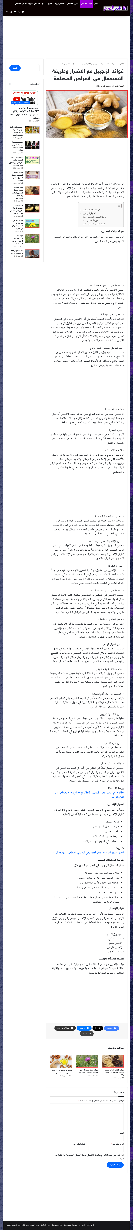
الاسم (121, 1133)
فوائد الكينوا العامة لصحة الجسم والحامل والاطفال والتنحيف (114, 1072)
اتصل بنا (82, 1225)
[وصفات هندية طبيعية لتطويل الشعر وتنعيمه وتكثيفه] (32, 145)
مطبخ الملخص (47, 4)
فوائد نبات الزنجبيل (91, 210)
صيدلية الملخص (21, 4)
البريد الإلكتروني (117, 1144)
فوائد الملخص (86, 4)
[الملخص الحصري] (115, 8)
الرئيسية (96, 4)
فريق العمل (90, 1225)
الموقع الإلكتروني (79, 1144)
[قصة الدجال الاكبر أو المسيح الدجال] (32, 253)
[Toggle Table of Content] (118, 206)
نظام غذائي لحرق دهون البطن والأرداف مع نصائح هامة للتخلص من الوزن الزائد (89, 794)
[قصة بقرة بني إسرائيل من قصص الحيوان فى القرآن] (32, 223)
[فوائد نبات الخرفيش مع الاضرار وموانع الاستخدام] (87, 1061)
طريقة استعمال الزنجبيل (96, 217)
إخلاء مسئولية (57, 1225)
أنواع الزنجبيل (92, 220)
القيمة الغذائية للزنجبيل (96, 224)
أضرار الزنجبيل (88, 213)
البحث (37, 64)
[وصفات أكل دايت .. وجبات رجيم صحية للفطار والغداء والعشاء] (32, 130)
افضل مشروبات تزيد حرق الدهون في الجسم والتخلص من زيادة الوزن (88, 852)
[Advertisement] (66, 36)
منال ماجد (118, 86)
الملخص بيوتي (59, 4)
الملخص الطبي (34, 4)
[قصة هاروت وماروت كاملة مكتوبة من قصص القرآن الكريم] (32, 208)
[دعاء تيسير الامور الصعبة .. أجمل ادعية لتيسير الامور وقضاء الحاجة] (32, 160)
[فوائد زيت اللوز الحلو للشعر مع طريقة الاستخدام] (61, 1061)
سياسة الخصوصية (70, 1225)
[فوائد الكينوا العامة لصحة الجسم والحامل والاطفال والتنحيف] (113, 1061)
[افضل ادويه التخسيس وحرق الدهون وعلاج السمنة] (32, 175)
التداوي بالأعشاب (73, 4)
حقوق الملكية (46, 1225)
